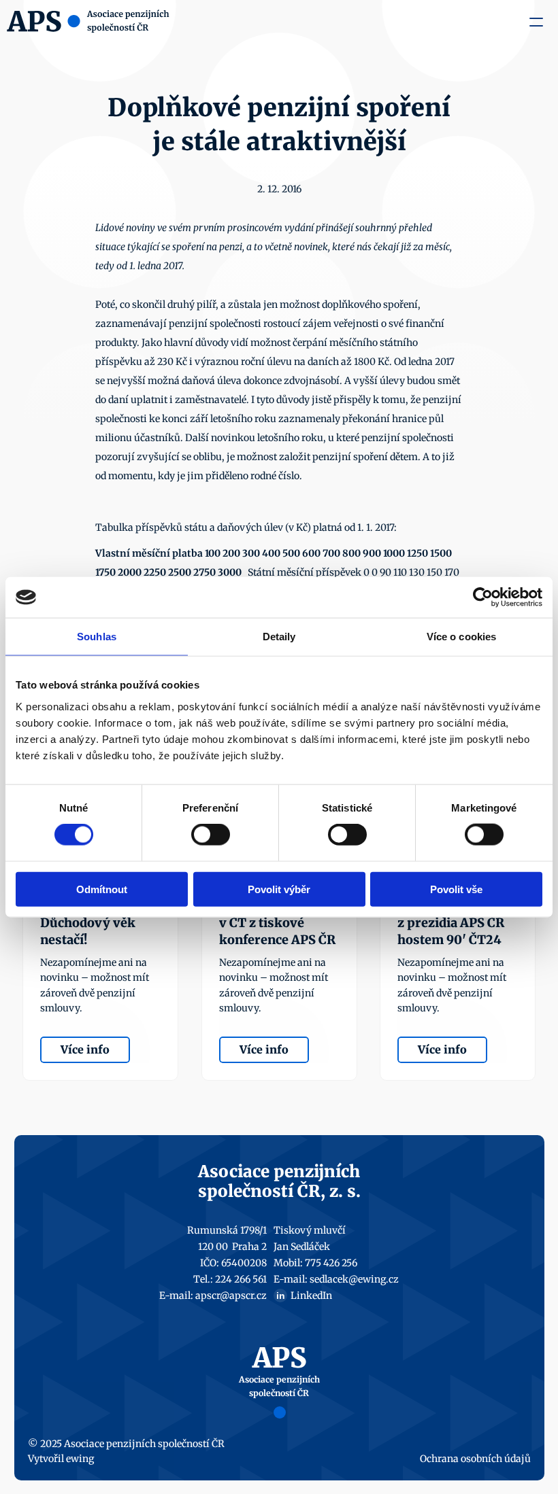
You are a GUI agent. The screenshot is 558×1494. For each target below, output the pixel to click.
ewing (80, 1459)
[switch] (210, 835)
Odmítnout (101, 888)
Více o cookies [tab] (461, 636)
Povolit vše (456, 888)
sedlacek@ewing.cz (354, 1279)
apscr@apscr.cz (231, 1295)
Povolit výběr (279, 888)
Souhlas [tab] (96, 636)
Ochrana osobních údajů (475, 1459)
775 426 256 (331, 1263)
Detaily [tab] (279, 636)
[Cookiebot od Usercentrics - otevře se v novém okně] (482, 597)
